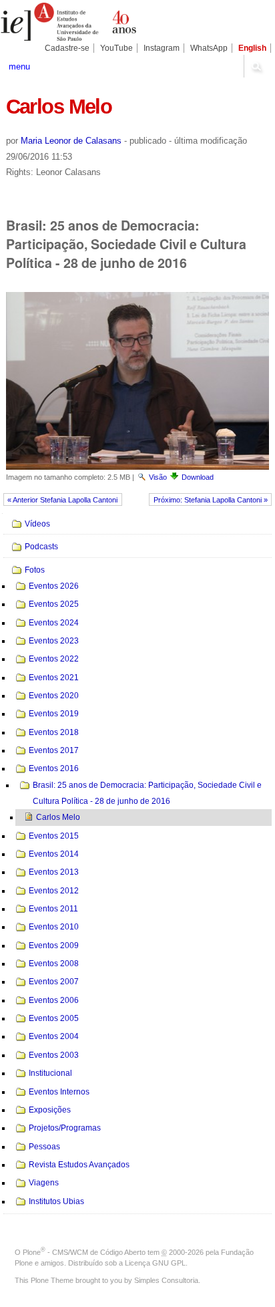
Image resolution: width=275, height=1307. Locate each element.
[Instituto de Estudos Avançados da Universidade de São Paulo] (69, 22)
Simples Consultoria (166, 1280)
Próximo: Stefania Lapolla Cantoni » (211, 500)
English (252, 48)
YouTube (116, 48)
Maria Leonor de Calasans (71, 141)
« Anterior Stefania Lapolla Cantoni (62, 500)
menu (19, 66)
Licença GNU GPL (155, 1263)
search (255, 66)
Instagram (162, 48)
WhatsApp (209, 48)
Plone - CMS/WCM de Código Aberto (84, 1252)
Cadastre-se (67, 48)
